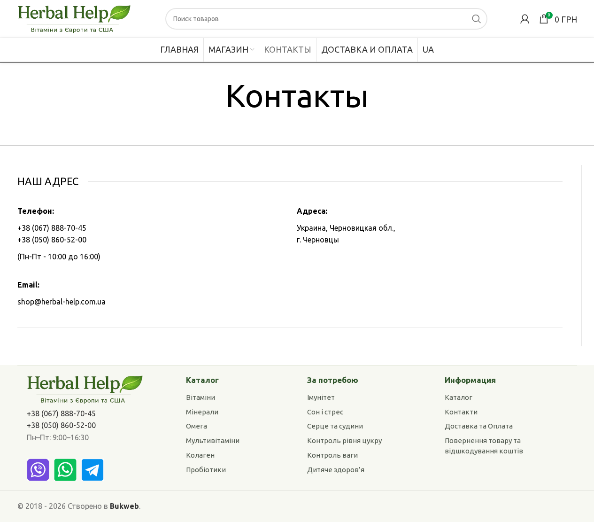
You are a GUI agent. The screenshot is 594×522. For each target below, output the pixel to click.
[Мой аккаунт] (525, 18)
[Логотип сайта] (74, 18)
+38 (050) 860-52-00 (51, 239)
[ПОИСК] (476, 19)
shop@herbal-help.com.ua (61, 301)
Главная (273, 125)
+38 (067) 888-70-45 (51, 228)
